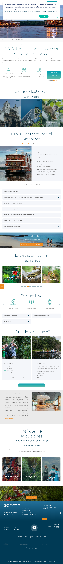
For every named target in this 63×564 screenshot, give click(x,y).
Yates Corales (6, 527)
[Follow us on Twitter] (10, 515)
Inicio (3, 39)
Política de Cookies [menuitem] (51, 561)
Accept (43, 16)
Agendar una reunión (26, 517)
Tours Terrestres (7, 529)
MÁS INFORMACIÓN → (10, 418)
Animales (15, 527)
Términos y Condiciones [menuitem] (27, 561)
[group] (11, 469)
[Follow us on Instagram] (13, 515)
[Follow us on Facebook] (5, 515)
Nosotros (5, 523)
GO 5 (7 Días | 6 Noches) (20, 39)
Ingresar (49, 526)
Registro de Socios (56, 527)
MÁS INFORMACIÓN (31, 497)
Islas (14, 525)
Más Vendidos (16, 523)
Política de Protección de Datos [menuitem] (40, 561)
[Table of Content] (2, 286)
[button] (22, 286)
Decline (53, 16)
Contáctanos (16, 529)
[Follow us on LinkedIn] (7, 515)
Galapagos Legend (8, 525)
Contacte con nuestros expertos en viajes (53, 75)
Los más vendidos (10, 39)
